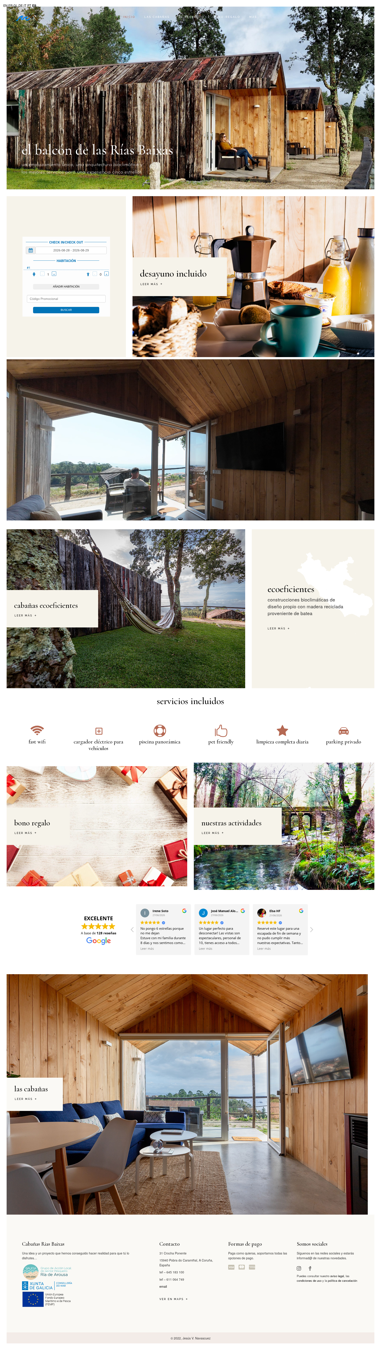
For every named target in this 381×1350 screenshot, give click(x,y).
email (163, 1286)
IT (25, 5)
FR (10, 5)
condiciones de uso (309, 1280)
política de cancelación (342, 1280)
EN (5, 5)
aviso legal (337, 1276)
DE (21, 5)
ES (34, 5)
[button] (311, 930)
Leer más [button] (155, 949)
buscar (66, 310)
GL (15, 5)
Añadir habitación (66, 286)
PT (29, 5)
